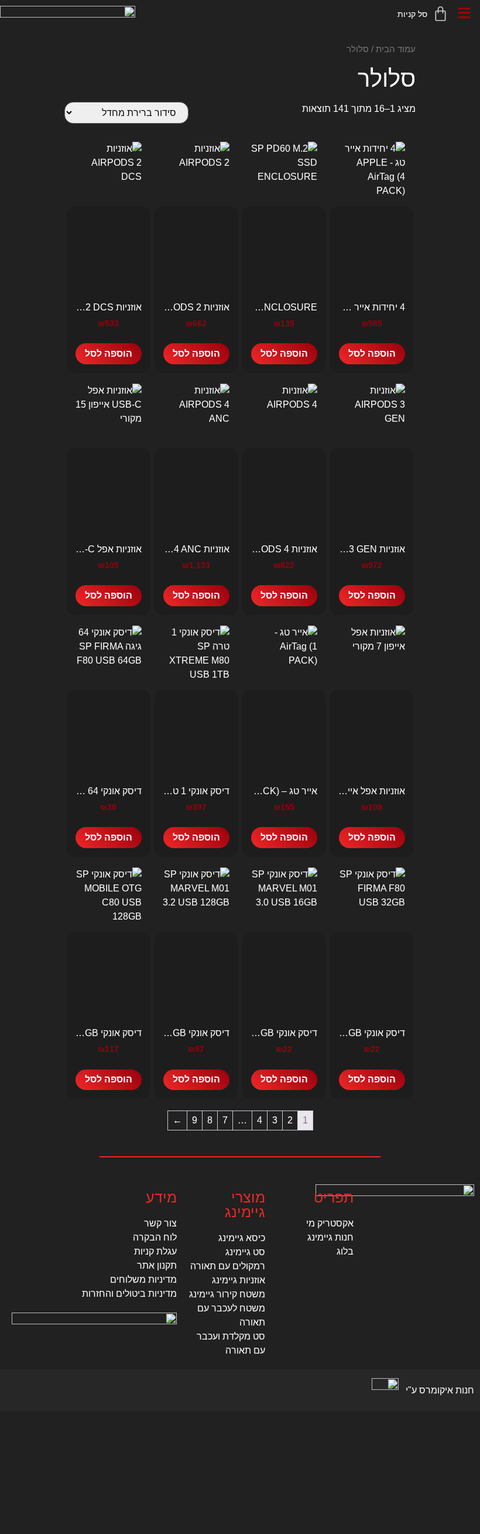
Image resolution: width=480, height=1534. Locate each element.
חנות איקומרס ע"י (440, 1390)
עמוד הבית (396, 49)
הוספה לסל (372, 353)
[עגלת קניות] (423, 14)
